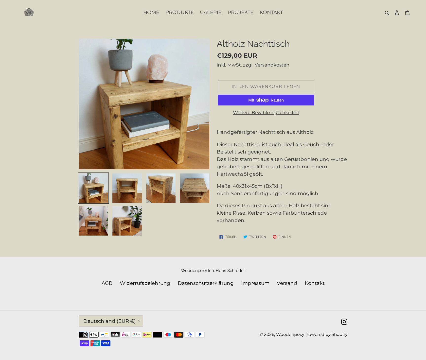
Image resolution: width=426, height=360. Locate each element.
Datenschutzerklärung (206, 283)
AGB (107, 283)
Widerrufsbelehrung (145, 283)
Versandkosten (272, 65)
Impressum (255, 283)
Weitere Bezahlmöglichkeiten (266, 112)
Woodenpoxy (290, 334)
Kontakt (315, 283)
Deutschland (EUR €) (109, 321)
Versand (287, 283)
